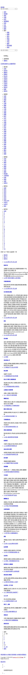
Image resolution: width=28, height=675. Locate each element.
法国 (5, 181)
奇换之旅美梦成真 (8, 430)
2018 (5, 199)
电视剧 (5, 14)
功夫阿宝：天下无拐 (8, 585)
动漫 (5, 17)
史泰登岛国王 (7, 509)
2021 (5, 195)
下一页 (5, 647)
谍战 (5, 129)
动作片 (5, 70)
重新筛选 (13, 63)
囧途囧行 (6, 440)
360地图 (18, 654)
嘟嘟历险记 (6, 398)
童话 (5, 150)
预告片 (5, 87)
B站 (5, 25)
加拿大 (5, 183)
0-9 (4, 249)
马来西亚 (6, 175)
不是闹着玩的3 (7, 419)
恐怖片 (5, 78)
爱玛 (5, 321)
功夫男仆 (6, 555)
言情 (5, 103)
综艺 (5, 19)
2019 (5, 198)
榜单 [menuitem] (8, 47)
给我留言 (23, 654)
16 (4, 642)
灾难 (5, 109)
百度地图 (13, 654)
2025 (5, 189)
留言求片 (3, 661)
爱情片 (5, 74)
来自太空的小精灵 (8, 449)
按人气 (5, 257)
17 (4, 643)
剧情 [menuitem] (8, 34)
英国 (5, 179)
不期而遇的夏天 (7, 281)
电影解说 (6, 21)
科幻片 (5, 76)
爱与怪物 (6, 338)
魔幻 (5, 101)
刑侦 (5, 152)
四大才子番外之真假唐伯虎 (10, 379)
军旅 (5, 133)
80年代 (5, 204)
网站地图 (3, 654)
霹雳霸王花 (6, 498)
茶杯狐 (2, 7)
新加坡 (5, 173)
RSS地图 (8, 654)
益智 (5, 139)
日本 (5, 170)
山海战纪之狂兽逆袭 (8, 389)
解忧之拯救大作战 (8, 409)
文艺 (5, 118)
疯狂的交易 (6, 623)
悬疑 (5, 99)
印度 (5, 177)
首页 (5, 12)
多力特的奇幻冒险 (8, 291)
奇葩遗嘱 (6, 466)
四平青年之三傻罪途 (8, 564)
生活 (5, 120)
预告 (5, 137)
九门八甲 (6, 595)
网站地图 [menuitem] (9, 45)
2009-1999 (6, 200)
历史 (5, 127)
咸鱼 (5, 536)
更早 (5, 206)
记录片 (5, 83)
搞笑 (5, 144)
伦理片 (5, 85)
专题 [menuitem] (8, 40)
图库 (5, 28)
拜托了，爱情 (7, 604)
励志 (5, 116)
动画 (5, 122)
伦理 (5, 124)
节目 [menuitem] (8, 41)
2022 (5, 193)
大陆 (5, 160)
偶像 (5, 140)
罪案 (5, 105)
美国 (5, 166)
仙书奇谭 (6, 547)
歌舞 (5, 114)
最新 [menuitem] (8, 43)
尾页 (5, 648)
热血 (5, 146)
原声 (5, 126)
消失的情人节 (7, 360)
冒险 (5, 107)
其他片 (5, 91)
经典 (5, 148)
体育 (5, 23)
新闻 (5, 27)
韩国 (5, 168)
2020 (5, 196)
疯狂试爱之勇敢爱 (8, 574)
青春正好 (6, 615)
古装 (5, 111)
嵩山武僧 (6, 370)
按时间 (5, 255)
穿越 (5, 131)
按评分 (5, 258)
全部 (5, 68)
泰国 (5, 172)
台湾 (5, 164)
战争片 (5, 80)
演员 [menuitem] (8, 36)
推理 (5, 154)
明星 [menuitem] (8, 32)
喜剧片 (5, 60)
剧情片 (5, 81)
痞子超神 (6, 457)
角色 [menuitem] (8, 38)
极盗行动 (6, 265)
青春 (5, 113)
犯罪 (5, 142)
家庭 (5, 135)
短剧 (5, 89)
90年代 (5, 202)
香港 (5, 162)
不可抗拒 (6, 475)
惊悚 (5, 98)
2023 (5, 192)
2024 (5, 191)
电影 (5, 15)
